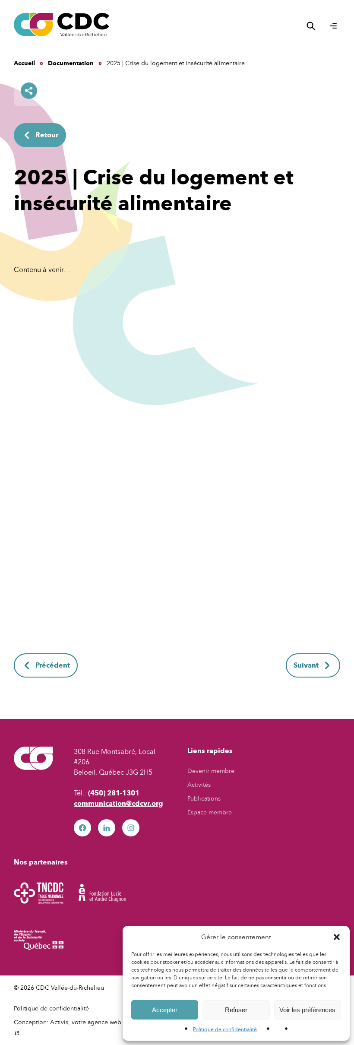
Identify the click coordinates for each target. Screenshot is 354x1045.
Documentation (71, 63)
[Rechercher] (310, 26)
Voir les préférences (307, 1009)
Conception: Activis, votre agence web (69, 1027)
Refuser (236, 1009)
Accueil (24, 63)
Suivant (306, 665)
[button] (336, 937)
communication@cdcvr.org (118, 803)
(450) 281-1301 (113, 793)
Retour (46, 135)
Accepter (164, 1009)
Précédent (52, 665)
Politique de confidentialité (225, 1029)
